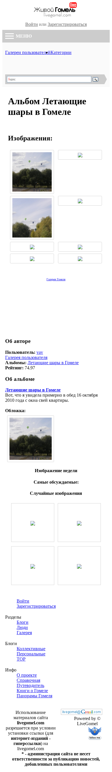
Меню (23, 36)
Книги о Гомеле (32, 690)
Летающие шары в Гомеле (53, 362)
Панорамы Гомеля (34, 695)
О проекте (27, 675)
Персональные (31, 653)
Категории (61, 52)
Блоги (22, 622)
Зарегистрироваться (67, 24)
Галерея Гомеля (56, 279)
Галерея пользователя (26, 357)
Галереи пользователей (28, 52)
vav (39, 352)
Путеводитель (30, 685)
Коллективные (31, 648)
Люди (22, 627)
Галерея (24, 632)
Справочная (28, 680)
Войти (31, 24)
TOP (21, 659)
